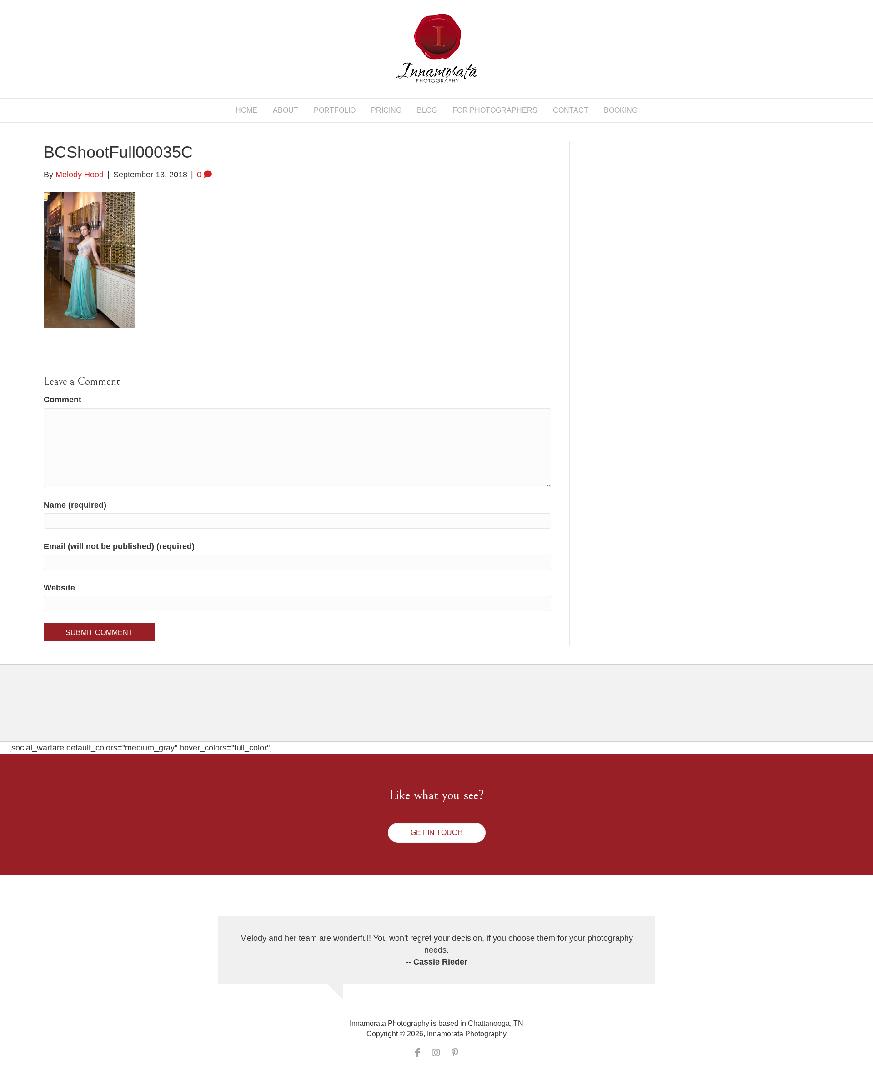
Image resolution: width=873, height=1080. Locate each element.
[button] (437, 833)
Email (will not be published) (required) (119, 546)
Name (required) (75, 505)
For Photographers (494, 110)
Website (59, 587)
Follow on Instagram (442, 710)
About (285, 110)
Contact (570, 110)
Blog (427, 110)
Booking (620, 110)
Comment (62, 399)
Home (246, 110)
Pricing (386, 110)
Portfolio (335, 110)
